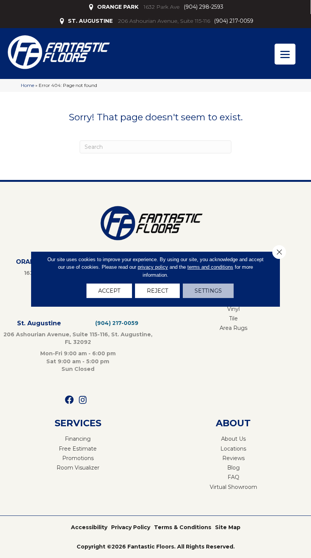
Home (27, 85)
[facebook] (69, 400)
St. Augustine (39, 323)
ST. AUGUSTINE (90, 20)
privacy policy (153, 267)
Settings (208, 290)
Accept (109, 290)
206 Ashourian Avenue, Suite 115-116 (164, 20)
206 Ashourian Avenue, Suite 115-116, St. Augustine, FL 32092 (77, 338)
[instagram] (82, 400)
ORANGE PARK (117, 6)
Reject (157, 290)
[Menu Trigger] (285, 54)
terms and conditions (210, 267)
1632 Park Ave (162, 6)
